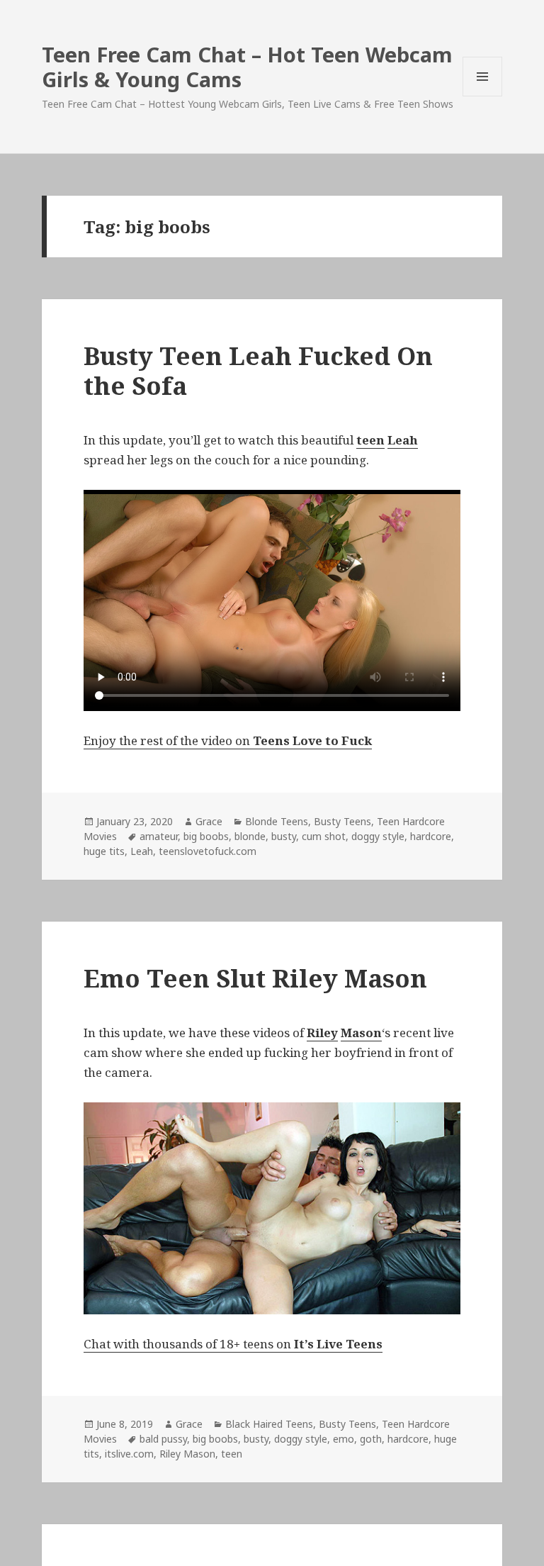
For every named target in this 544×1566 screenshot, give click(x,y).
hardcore (430, 836)
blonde (250, 836)
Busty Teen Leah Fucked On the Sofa (258, 370)
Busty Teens (342, 821)
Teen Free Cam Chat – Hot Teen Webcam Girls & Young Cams (247, 66)
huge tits (104, 851)
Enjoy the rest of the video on (228, 740)
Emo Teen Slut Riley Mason (255, 978)
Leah (141, 851)
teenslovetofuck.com (207, 851)
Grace (209, 821)
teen (231, 1453)
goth (371, 1438)
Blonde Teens (276, 821)
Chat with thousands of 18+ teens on (233, 1344)
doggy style (377, 836)
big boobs (206, 836)
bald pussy (163, 1438)
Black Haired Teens (269, 1424)
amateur (159, 836)
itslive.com (129, 1453)
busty (283, 836)
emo (343, 1438)
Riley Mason (187, 1453)
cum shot (324, 836)
